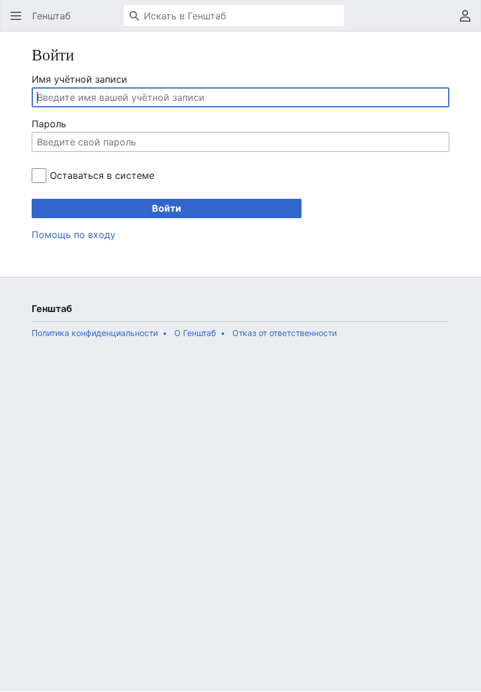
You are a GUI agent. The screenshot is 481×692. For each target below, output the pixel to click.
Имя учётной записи (79, 79)
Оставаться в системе (102, 175)
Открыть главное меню (19, 22)
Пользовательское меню (469, 22)
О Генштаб (195, 333)
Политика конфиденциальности (95, 333)
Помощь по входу (74, 234)
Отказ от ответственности (284, 333)
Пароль (49, 124)
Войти (166, 208)
